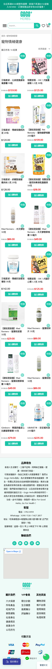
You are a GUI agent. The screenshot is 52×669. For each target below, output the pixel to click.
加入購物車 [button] (13, 96)
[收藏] (22, 77)
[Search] (37, 25)
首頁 (3, 36)
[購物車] (48, 25)
